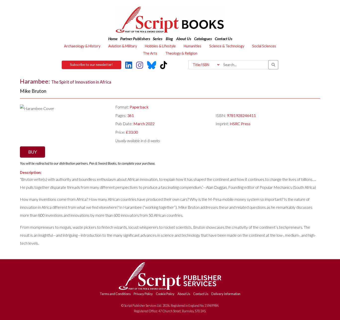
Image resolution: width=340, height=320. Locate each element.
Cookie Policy (165, 294)
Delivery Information (225, 294)
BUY (32, 152)
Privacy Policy (143, 294)
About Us (183, 294)
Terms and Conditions (115, 294)
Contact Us (200, 294)
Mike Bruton (33, 91)
